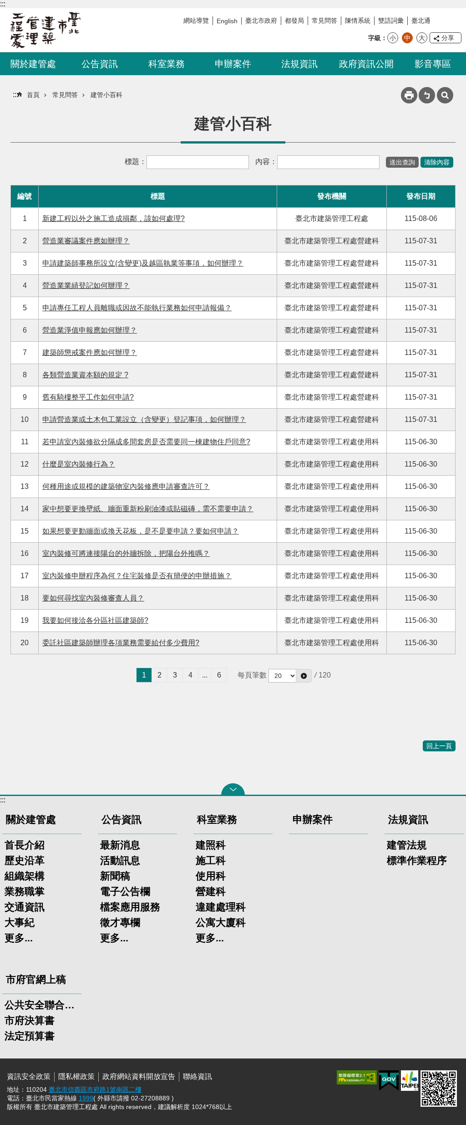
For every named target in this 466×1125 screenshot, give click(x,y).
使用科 (211, 876)
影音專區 (433, 64)
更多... (19, 938)
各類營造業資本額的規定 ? (85, 375)
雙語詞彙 (391, 20)
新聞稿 (115, 876)
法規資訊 (299, 64)
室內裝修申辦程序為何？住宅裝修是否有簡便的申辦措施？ (137, 576)
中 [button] (407, 37)
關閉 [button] (233, 789)
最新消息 (120, 845)
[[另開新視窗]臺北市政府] (409, 1080)
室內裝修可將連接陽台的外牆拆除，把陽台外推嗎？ (126, 553)
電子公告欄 (125, 891)
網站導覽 (196, 20)
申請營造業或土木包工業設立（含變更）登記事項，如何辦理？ (144, 419)
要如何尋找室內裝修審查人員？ (93, 598)
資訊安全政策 (29, 1076)
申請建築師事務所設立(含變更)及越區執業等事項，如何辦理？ (142, 263)
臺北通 (421, 20)
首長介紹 (25, 845)
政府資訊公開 (366, 64)
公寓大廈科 (221, 922)
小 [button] (393, 37)
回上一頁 (439, 746)
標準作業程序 (417, 860)
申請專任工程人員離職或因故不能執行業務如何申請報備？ (137, 308)
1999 (86, 1098)
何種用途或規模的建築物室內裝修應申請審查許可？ (126, 486)
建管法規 (407, 845)
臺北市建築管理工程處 (45, 30)
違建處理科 (221, 907)
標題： (136, 161)
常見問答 (324, 20)
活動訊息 (120, 860)
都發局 (294, 20)
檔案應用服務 (130, 907)
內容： (266, 161)
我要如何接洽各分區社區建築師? (95, 620)
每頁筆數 (252, 675)
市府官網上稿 (36, 979)
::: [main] (15, 94)
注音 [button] (427, 95)
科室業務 (166, 64)
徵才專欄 (120, 922)
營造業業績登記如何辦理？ (86, 285)
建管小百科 (106, 94)
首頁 (33, 94)
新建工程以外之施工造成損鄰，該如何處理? (113, 218)
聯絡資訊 (197, 1076)
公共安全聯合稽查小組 (42, 1005)
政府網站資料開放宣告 (138, 1076)
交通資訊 (25, 907)
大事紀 (20, 922)
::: (2, 4)
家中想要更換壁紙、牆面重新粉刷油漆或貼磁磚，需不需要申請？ (147, 509)
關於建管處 (33, 64)
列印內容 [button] (409, 95)
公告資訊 (99, 64)
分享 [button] (447, 37)
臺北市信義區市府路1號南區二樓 (95, 1089)
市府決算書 (30, 1020)
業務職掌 (25, 891)
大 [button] (422, 37)
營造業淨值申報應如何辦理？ (89, 330)
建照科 (211, 845)
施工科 (211, 860)
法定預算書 (30, 1036)
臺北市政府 (261, 20)
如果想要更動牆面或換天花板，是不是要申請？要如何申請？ (140, 531)
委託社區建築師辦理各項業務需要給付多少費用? (120, 643)
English (227, 21)
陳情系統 (357, 20)
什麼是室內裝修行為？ (78, 464)
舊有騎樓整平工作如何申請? (88, 397)
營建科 (211, 891)
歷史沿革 (25, 860)
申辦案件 (233, 64)
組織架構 (25, 876)
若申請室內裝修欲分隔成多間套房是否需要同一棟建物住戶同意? (146, 442)
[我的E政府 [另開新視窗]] (389, 1080)
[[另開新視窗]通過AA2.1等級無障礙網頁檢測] (357, 1077)
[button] (304, 676)
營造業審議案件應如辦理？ (86, 241)
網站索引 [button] (445, 95)
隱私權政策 (76, 1076)
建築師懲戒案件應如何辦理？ (89, 352)
